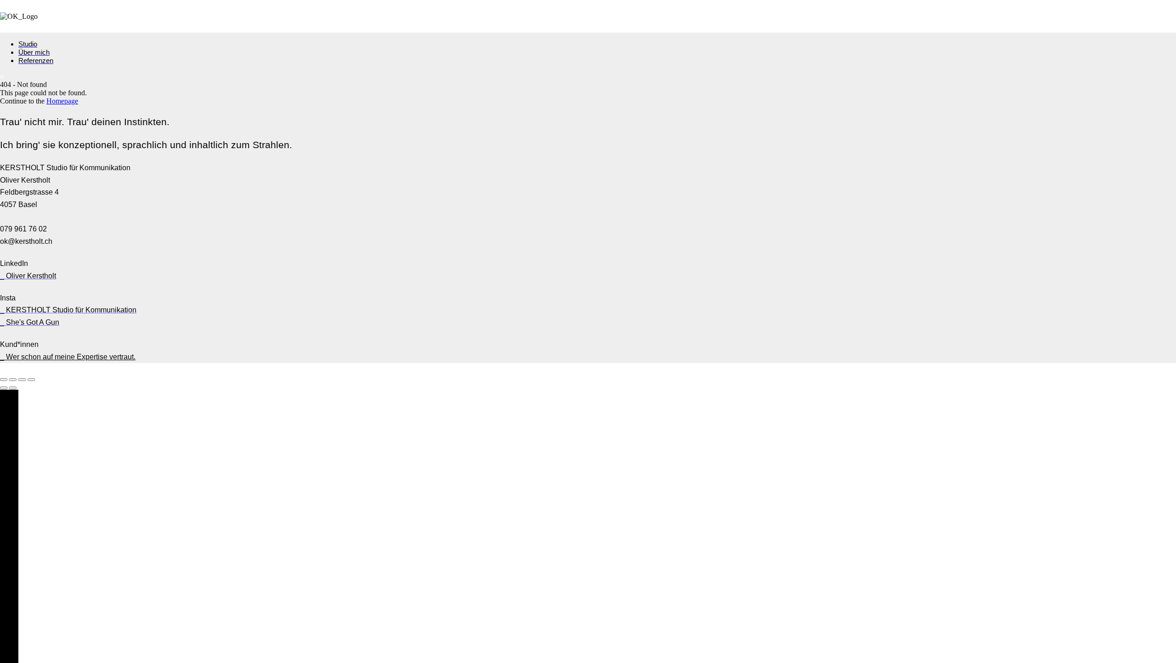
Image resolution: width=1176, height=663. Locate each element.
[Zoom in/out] (31, 379)
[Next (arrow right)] (13, 387)
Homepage (62, 101)
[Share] (13, 379)
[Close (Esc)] (3, 379)
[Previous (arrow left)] (3, 387)
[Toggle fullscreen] (22, 379)
